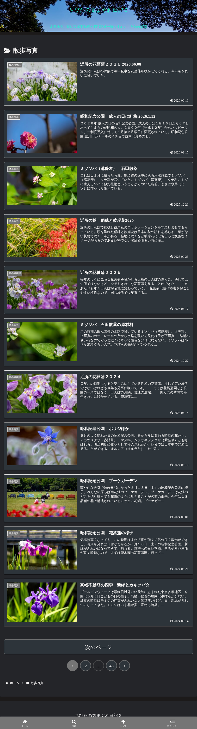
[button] (181, 665)
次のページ (98, 646)
